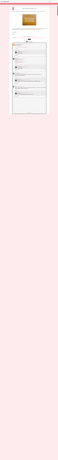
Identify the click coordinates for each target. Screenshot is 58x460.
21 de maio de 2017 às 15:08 (23, 58)
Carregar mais (29, 112)
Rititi (15, 86)
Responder (16, 48)
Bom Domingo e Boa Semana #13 (29, 8)
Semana (42, 37)
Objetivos (39, 37)
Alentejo (17, 37)
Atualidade (20, 37)
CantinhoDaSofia (17, 61)
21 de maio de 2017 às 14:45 (26, 44)
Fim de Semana (32, 37)
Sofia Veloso (17, 58)
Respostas (17, 50)
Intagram (24, 61)
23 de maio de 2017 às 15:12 (25, 51)
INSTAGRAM (25, 47)
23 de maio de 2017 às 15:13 (25, 79)
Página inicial (7, 3)
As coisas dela (34, 36)
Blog (22, 37)
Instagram (36, 37)
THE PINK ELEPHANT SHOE (19, 47)
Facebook (25, 37)
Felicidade (28, 37)
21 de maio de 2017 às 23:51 (20, 86)
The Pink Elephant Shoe (18, 44)
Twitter (45, 37)
